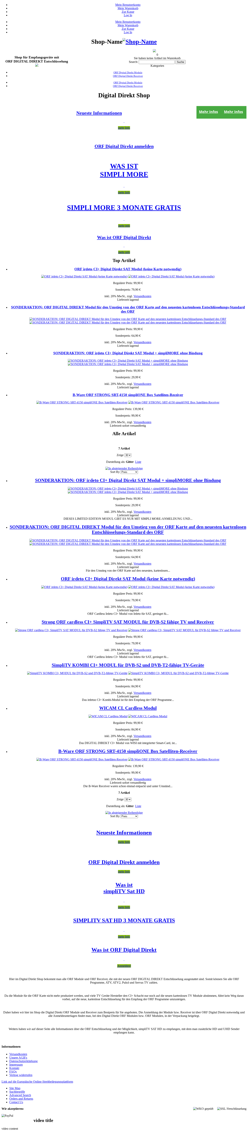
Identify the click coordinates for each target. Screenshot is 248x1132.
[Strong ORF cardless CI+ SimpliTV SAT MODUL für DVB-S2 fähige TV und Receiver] (71, 630)
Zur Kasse (128, 11)
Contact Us (16, 1102)
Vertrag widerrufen (20, 1075)
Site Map (14, 1088)
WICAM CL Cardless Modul (128, 708)
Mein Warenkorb (128, 8)
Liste (138, 461)
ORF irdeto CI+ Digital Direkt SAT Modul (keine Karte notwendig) (127, 269)
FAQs (13, 1071)
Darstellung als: (115, 461)
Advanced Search (20, 1095)
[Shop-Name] (139, 41)
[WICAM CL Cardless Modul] (108, 716)
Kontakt (14, 1068)
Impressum (16, 1064)
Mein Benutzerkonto (127, 4)
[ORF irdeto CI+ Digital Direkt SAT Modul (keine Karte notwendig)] (84, 276)
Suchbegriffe (17, 1091)
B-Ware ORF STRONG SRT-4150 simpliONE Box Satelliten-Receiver (128, 395)
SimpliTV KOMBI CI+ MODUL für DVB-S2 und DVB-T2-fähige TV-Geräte (128, 665)
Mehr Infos (233, 111)
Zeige (120, 455)
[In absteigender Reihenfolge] (124, 468)
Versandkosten (142, 296)
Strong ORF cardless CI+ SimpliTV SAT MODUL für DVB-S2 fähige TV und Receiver (128, 621)
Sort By (115, 472)
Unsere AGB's (18, 1057)
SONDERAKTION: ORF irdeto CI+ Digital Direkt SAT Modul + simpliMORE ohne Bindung (128, 353)
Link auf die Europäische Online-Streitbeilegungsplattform (37, 1081)
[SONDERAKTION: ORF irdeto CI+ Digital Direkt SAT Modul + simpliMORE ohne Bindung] (128, 360)
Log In (128, 15)
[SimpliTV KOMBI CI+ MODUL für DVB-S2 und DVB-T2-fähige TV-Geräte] (77, 673)
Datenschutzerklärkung (23, 1061)
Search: (133, 61)
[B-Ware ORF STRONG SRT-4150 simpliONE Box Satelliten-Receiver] (81, 402)
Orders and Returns (21, 1098)
